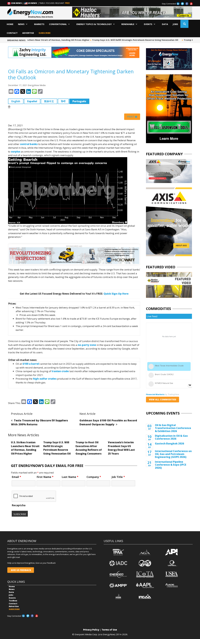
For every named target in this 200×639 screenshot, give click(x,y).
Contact (12, 32)
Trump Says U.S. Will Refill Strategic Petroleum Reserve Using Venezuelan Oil (126, 40)
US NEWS (32, 3)
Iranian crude (60, 371)
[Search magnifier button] (184, 24)
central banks (29, 144)
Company (94, 476)
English (15, 101)
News (21, 24)
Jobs (175, 24)
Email (16, 476)
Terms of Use (109, 629)
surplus (15, 151)
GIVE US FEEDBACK (20, 570)
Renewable (127, 24)
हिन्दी (63, 101)
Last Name (70, 476)
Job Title (118, 476)
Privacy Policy (91, 629)
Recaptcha (18, 505)
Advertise (28, 32)
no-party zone (87, 345)
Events (148, 24)
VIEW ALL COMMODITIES (162, 399)
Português (79, 101)
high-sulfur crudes (45, 378)
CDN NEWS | (17, 3)
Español (32, 101)
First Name (45, 476)
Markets (39, 24)
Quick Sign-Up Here (116, 293)
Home (10, 24)
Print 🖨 (132, 116)
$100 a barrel (31, 363)
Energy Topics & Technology (94, 24)
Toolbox (13, 600)
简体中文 (49, 101)
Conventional (58, 24)
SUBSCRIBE (45, 32)
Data (165, 24)
